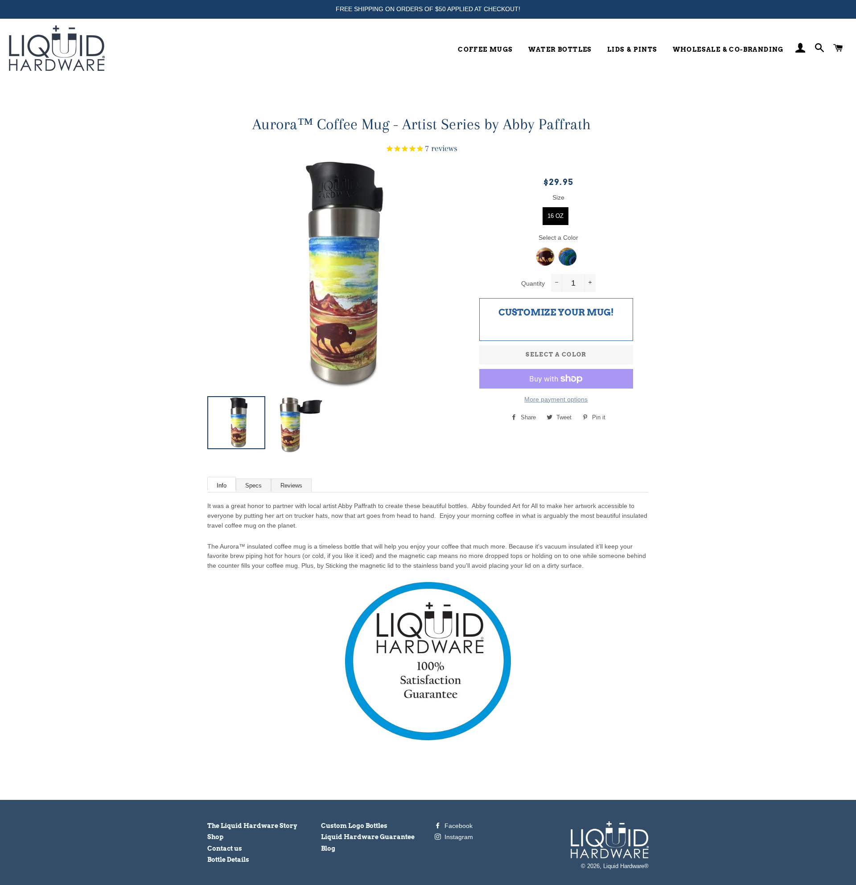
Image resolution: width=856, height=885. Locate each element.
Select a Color (558, 237)
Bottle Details (228, 859)
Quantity (533, 283)
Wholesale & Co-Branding (728, 49)
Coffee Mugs (485, 49)
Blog (328, 848)
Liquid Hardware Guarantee (368, 836)
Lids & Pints (632, 49)
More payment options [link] (556, 399)
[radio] (555, 216)
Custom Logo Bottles (354, 825)
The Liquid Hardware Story (252, 825)
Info (221, 485)
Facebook (458, 825)
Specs (253, 485)
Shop (215, 836)
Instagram (458, 836)
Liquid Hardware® (626, 866)
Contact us (224, 848)
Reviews (291, 485)
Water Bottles (560, 49)
